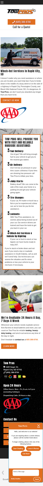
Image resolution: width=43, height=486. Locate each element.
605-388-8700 (32, 340)
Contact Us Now (11, 100)
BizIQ (13, 479)
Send (37, 479)
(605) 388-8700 (23, 22)
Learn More (9, 346)
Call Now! (26, 454)
